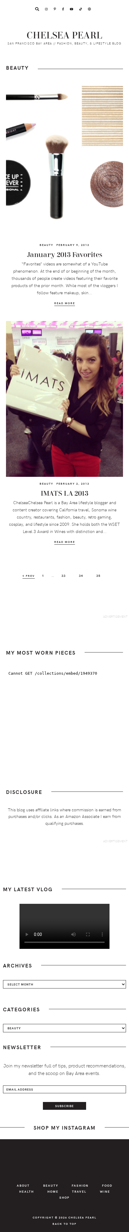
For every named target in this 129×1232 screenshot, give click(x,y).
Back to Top (64, 1223)
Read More (64, 303)
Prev (30, 575)
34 (83, 575)
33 (65, 575)
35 (100, 575)
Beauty (46, 245)
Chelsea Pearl (65, 35)
